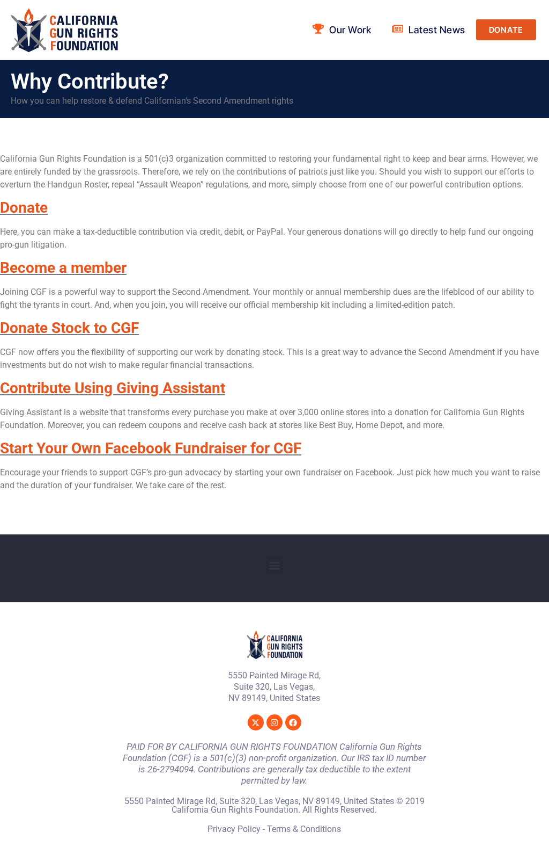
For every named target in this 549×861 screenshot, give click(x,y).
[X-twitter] (256, 722)
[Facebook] (293, 722)
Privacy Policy (234, 829)
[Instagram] (274, 722)
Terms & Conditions (304, 829)
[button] (275, 565)
